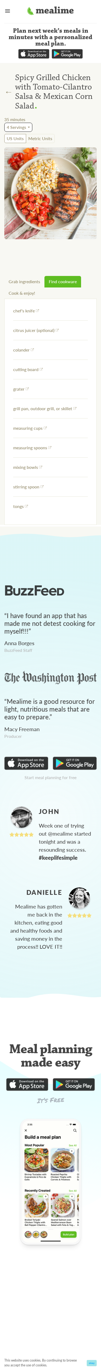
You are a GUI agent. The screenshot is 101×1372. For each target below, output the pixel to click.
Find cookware (63, 281)
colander (21, 350)
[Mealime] (50, 11)
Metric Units (40, 138)
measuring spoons (30, 447)
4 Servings (16, 127)
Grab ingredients (24, 281)
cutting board (26, 369)
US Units (15, 138)
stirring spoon (26, 487)
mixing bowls (25, 467)
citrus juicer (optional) (33, 330)
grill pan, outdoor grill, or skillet (42, 408)
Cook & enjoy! (22, 293)
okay (92, 1363)
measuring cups (28, 428)
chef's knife (24, 311)
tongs (18, 506)
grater (19, 389)
